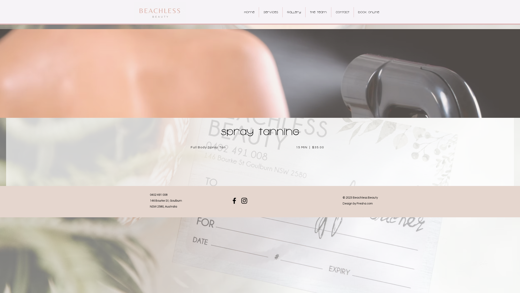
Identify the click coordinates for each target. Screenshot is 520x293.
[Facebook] (234, 201)
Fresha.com (365, 203)
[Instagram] (244, 201)
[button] (270, 12)
